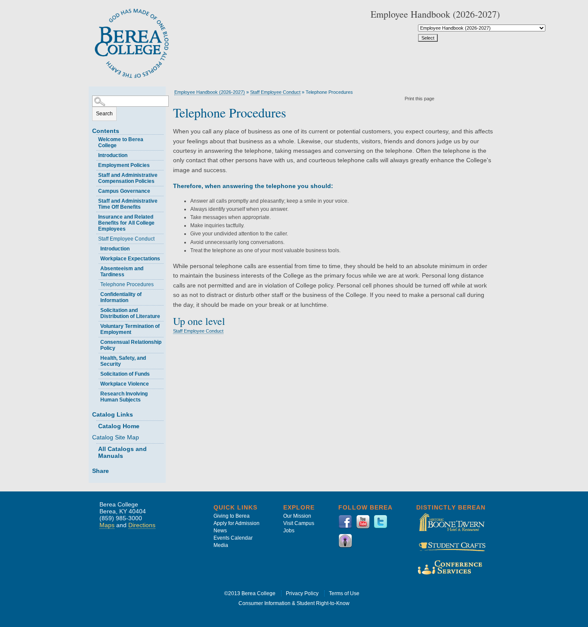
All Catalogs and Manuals (122, 452)
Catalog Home (118, 426)
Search (104, 114)
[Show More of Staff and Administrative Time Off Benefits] (94, 200)
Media (221, 545)
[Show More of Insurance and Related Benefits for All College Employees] (94, 216)
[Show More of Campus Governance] (94, 190)
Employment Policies (124, 165)
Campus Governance (124, 191)
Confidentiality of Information (121, 297)
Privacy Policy (302, 593)
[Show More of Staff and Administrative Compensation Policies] (94, 174)
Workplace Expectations (130, 259)
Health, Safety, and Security (123, 361)
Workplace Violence (124, 384)
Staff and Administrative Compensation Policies (128, 178)
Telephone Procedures (127, 284)
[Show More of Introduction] (94, 154)
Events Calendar (233, 538)
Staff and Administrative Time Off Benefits (128, 204)
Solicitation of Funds (125, 374)
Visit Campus (298, 523)
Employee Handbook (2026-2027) (209, 92)
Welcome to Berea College (120, 142)
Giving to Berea (232, 516)
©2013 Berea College (249, 593)
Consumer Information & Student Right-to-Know (294, 603)
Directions (141, 525)
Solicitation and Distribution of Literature (130, 313)
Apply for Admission (237, 523)
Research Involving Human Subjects (124, 397)
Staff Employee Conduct (126, 239)
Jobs (288, 531)
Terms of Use (344, 593)
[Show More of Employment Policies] (94, 164)
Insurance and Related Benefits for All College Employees (126, 223)
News (220, 531)
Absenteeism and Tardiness (121, 272)
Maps (107, 525)
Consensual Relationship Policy (130, 345)
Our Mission (297, 516)
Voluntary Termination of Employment (130, 329)
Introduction (112, 155)
